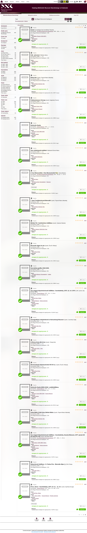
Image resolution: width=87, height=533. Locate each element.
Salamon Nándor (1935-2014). (39, 229)
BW (62, 1)
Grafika (49, 274)
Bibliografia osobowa (32, 15)
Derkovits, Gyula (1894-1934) (38, 131)
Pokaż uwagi (34, 187)
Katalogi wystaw (35, 134)
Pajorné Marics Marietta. (38, 83)
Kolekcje (26, 21)
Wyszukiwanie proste (19, 21)
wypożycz (82, 47)
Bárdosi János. (35, 61)
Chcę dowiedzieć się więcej (37, 531)
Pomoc (22, 1)
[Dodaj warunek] (68, 19)
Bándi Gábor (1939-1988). (39, 442)
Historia (17, 1)
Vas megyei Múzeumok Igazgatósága (45, 438)
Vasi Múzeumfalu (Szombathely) (39, 181)
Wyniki (6, 1)
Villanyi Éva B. (36, 251)
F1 (77, 1)
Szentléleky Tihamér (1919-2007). (39, 36)
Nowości (12, 1)
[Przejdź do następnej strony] (83, 26)
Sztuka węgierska (43, 300)
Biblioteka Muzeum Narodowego (10, 15)
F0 (75, 1)
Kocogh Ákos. (36, 493)
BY (67, 1)
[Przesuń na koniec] (85, 26)
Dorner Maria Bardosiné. (37, 156)
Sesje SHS (76, 15)
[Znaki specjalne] (71, 21)
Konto (28, 1)
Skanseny (48, 181)
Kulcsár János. (36, 298)
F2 (80, 1)
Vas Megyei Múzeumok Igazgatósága (45, 31)
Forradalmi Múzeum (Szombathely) (39, 274)
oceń (85, 27)
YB (64, 1)
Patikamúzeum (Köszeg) (37, 109)
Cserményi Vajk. (36, 326)
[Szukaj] (71, 19)
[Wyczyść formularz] (68, 21)
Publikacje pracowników (54, 15)
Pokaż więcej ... (4, 60)
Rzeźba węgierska (54, 495)
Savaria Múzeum (40, 126)
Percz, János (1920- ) (36, 495)
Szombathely (34, 38)
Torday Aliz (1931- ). (37, 348)
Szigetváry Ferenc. (37, 106)
